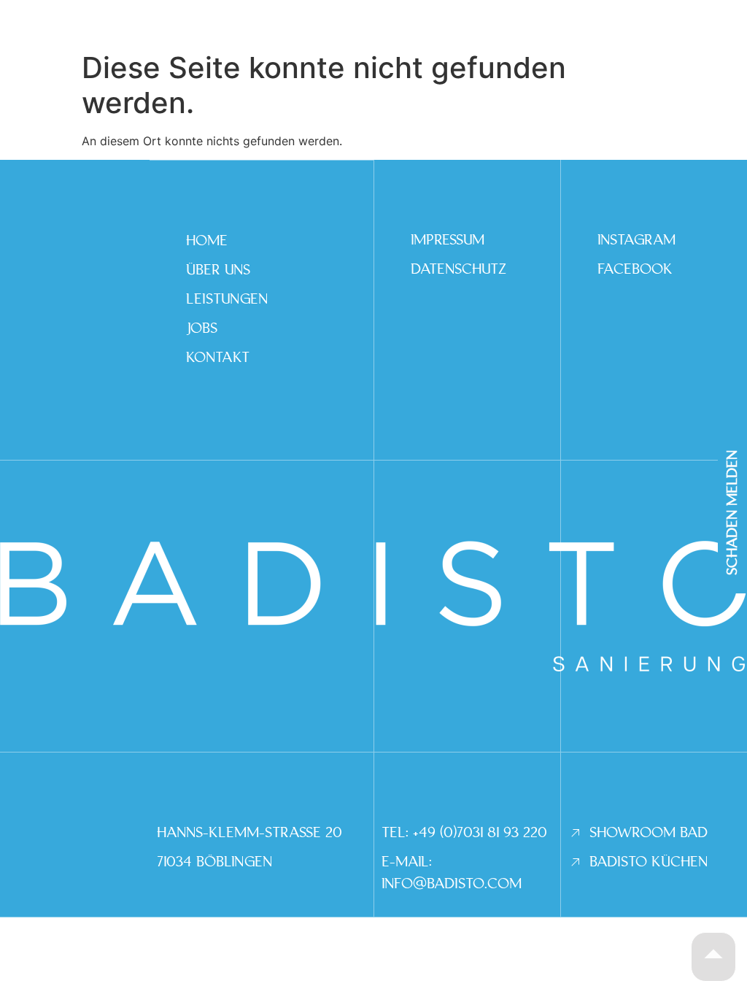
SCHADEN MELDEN (732, 513)
